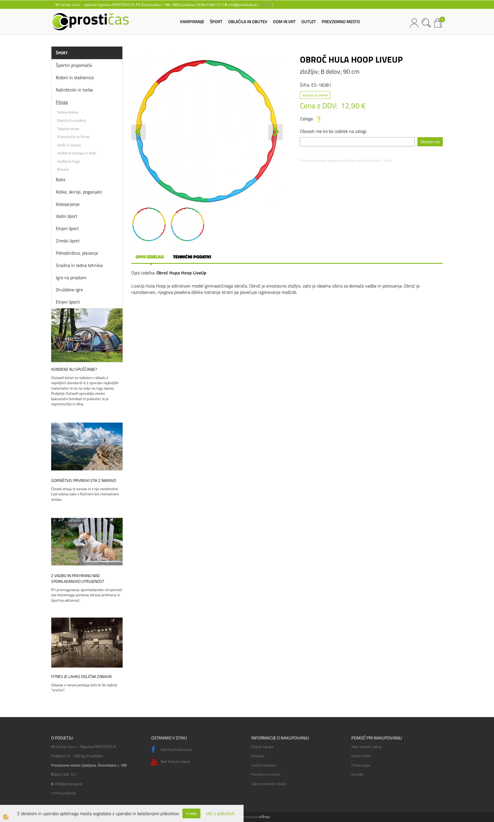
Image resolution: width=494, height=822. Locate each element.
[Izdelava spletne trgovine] (264, 817)
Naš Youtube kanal (175, 761)
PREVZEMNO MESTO (341, 21)
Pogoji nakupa (262, 746)
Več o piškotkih (220, 813)
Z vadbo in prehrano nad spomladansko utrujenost (77, 578)
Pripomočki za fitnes (73, 136)
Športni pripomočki (74, 65)
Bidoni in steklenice (75, 77)
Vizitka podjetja (63, 793)
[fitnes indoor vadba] (87, 642)
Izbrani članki (361, 756)
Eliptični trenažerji (71, 120)
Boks (60, 179)
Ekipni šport (67, 228)
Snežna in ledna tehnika (79, 265)
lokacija (265, 4)
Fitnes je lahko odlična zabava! (81, 676)
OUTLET (308, 21)
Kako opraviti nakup (366, 746)
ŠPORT (216, 21)
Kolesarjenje (67, 204)
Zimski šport (68, 240)
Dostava (257, 756)
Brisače (63, 169)
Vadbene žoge (68, 161)
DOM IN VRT (284, 21)
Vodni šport (66, 216)
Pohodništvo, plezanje (77, 253)
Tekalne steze (68, 128)
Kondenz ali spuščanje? (74, 369)
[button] (275, 132)
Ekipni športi (68, 301)
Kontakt (357, 774)
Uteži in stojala (69, 145)
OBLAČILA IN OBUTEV (247, 21)
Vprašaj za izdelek (315, 95)
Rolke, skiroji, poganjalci (79, 191)
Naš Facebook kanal (176, 749)
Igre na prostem (71, 277)
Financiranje (360, 765)
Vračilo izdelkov (263, 765)
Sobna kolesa (67, 112)
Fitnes (62, 102)
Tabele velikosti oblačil (268, 784)
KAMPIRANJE (192, 21)
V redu (191, 813)
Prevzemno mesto (265, 774)
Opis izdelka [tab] (150, 256)
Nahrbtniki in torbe (74, 89)
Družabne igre (69, 289)
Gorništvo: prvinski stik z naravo (83, 480)
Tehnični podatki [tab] (192, 256)
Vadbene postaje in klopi (76, 153)
